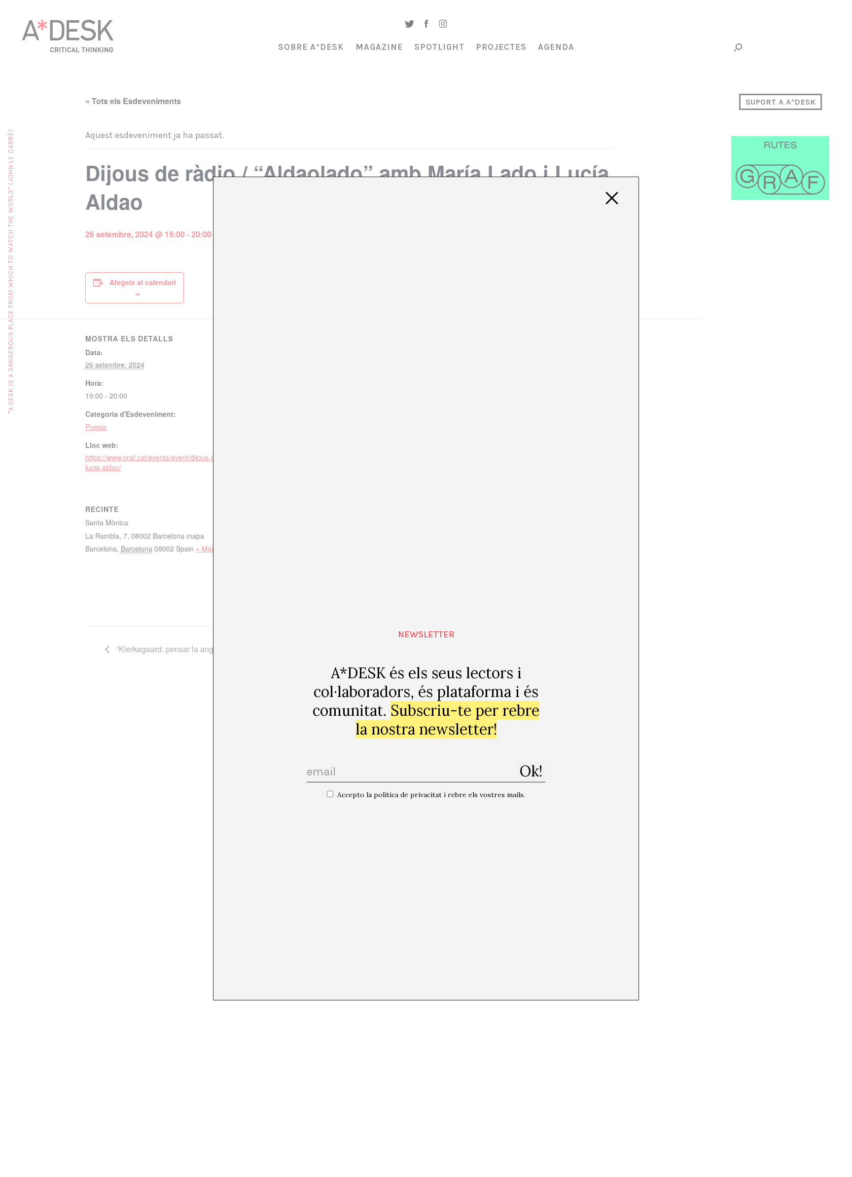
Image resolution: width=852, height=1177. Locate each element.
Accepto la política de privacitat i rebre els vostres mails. (431, 794)
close (611, 198)
